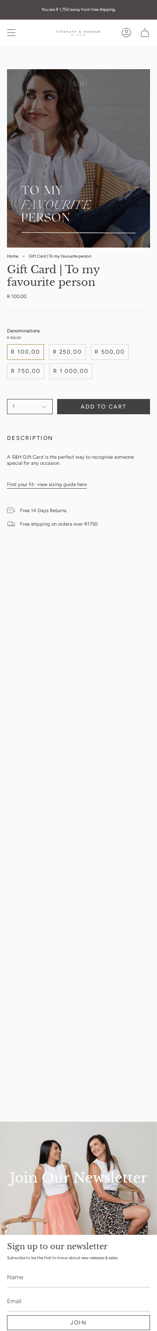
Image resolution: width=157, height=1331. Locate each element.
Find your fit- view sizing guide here (47, 484)
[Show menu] (11, 33)
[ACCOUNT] (126, 33)
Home (12, 256)
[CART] (145, 33)
